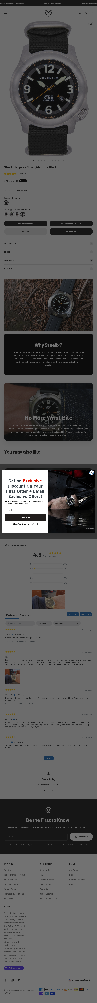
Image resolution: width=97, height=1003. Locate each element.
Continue (25, 517)
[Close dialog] (92, 473)
